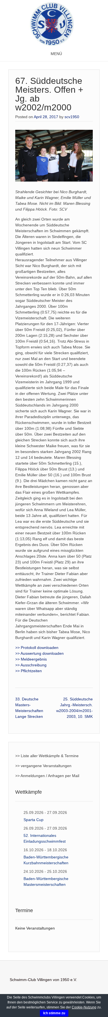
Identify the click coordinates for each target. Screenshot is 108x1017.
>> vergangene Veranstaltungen (43, 766)
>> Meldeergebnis (31, 659)
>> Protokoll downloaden (36, 647)
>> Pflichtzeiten (28, 671)
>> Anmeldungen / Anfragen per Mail (47, 775)
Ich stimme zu (54, 1013)
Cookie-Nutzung (84, 1007)
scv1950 (72, 117)
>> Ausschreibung (31, 665)
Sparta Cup (33, 819)
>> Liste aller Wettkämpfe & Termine (47, 756)
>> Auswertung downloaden (39, 653)
